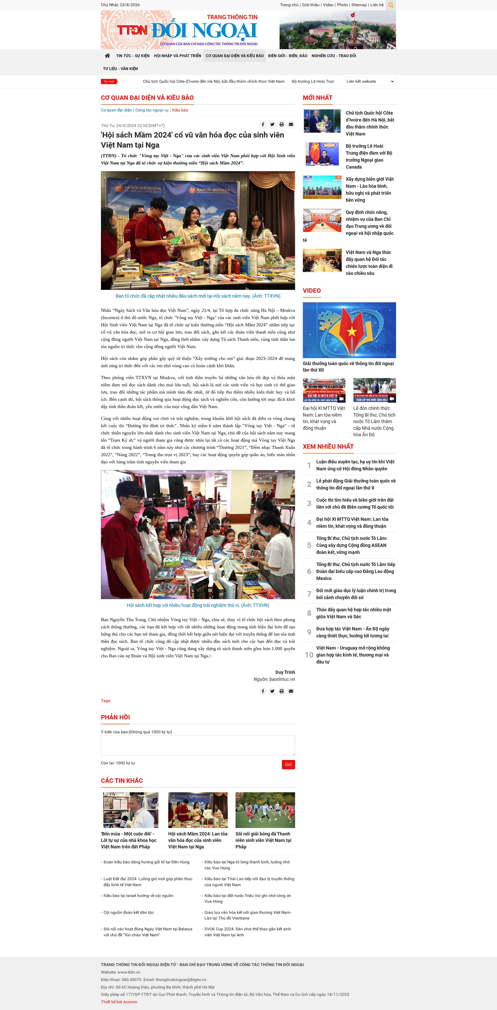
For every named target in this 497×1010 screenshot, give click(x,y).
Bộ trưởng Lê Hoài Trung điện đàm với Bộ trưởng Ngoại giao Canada (315, 81)
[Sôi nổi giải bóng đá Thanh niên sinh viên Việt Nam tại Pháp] (265, 810)
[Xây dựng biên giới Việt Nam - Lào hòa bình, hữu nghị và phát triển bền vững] (322, 187)
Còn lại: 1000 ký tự (118, 762)
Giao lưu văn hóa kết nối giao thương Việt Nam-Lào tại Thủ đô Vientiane (247, 915)
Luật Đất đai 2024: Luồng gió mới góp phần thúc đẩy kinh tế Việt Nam (148, 881)
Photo (342, 4)
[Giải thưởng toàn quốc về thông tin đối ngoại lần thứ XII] (349, 330)
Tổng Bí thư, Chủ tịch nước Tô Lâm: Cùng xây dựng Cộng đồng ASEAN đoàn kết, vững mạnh (352, 545)
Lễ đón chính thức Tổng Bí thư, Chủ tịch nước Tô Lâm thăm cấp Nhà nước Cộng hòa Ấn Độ (374, 421)
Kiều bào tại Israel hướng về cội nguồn (138, 895)
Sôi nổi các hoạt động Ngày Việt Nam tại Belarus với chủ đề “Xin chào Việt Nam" (148, 931)
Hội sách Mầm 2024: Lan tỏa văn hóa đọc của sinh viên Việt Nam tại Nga (198, 840)
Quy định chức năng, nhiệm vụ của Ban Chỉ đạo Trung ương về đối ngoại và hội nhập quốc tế (348, 226)
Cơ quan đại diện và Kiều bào (147, 97)
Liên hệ (377, 4)
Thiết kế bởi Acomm (119, 1001)
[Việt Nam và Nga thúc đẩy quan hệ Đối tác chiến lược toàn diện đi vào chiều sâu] (322, 260)
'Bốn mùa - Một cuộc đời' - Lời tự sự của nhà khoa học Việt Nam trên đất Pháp (128, 840)
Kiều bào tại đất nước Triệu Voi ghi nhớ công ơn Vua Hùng (247, 898)
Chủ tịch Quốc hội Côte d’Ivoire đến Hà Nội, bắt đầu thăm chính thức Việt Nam (175, 81)
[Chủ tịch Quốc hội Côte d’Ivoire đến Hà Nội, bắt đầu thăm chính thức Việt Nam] (322, 121)
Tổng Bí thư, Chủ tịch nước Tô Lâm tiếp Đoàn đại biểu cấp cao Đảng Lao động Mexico (355, 571)
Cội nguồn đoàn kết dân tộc (129, 912)
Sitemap (359, 4)
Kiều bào (180, 110)
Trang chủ (289, 4)
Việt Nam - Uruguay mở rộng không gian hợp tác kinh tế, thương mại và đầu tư (353, 655)
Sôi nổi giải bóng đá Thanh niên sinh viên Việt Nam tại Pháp (263, 840)
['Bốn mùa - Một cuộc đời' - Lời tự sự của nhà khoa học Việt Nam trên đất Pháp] (130, 810)
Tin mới (109, 81)
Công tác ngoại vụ (152, 110)
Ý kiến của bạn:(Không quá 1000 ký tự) (136, 731)
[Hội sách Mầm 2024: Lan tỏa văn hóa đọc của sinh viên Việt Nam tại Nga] (198, 810)
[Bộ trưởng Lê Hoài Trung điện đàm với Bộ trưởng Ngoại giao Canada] (322, 154)
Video (328, 4)
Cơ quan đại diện (116, 110)
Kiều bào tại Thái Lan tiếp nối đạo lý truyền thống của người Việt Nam (249, 881)
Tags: (106, 700)
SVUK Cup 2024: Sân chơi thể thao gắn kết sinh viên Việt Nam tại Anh (247, 931)
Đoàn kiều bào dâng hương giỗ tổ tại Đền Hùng (146, 862)
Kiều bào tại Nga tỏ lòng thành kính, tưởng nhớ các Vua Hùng (247, 865)
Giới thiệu (310, 4)
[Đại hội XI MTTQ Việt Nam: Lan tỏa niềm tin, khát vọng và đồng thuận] (324, 390)
